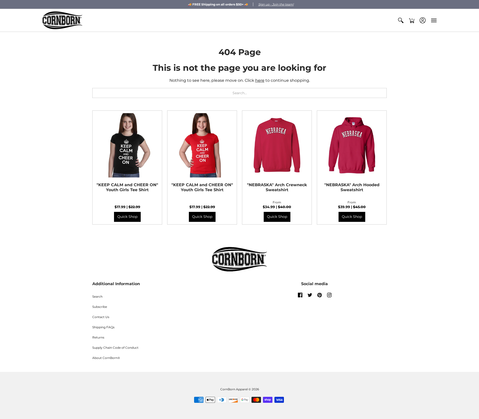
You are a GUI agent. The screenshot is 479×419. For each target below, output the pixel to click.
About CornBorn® (106, 358)
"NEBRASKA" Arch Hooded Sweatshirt (351, 187)
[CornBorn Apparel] (62, 20)
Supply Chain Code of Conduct (115, 347)
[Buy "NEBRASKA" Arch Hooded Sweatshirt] (352, 145)
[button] (400, 20)
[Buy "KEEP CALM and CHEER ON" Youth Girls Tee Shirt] (127, 145)
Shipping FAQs (103, 327)
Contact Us (100, 317)
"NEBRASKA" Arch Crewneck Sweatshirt (277, 187)
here (259, 80)
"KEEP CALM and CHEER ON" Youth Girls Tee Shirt (127, 187)
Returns (98, 337)
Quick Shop (127, 216)
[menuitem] (400, 20)
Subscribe (99, 307)
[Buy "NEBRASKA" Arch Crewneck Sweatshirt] (277, 145)
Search (97, 296)
